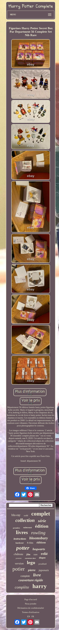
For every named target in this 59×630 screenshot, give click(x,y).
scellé (26, 515)
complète (22, 587)
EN (28, 616)
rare (36, 554)
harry (39, 586)
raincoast (27, 527)
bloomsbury (38, 538)
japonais (44, 570)
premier (19, 558)
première (16, 528)
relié (44, 554)
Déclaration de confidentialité (30, 608)
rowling (38, 532)
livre (37, 575)
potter (22, 548)
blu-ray (15, 515)
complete (25, 576)
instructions (20, 538)
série (42, 520)
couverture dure (30, 558)
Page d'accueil (30, 599)
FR (32, 616)
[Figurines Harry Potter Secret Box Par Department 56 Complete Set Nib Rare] (31, 54)
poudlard (43, 564)
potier (18, 569)
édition (41, 526)
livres (22, 532)
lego (31, 562)
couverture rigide (31, 580)
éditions (41, 542)
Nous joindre (30, 603)
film (28, 554)
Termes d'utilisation (30, 612)
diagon (42, 558)
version (19, 563)
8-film (30, 542)
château (18, 554)
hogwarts (39, 549)
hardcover (20, 543)
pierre (31, 570)
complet (40, 514)
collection (25, 520)
